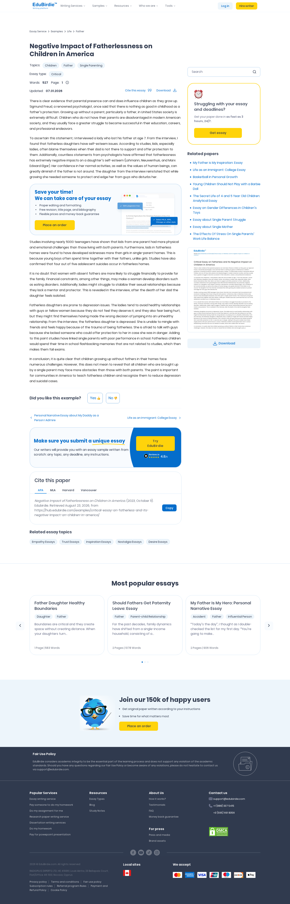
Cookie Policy (59, 890)
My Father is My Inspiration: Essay (218, 162)
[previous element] (20, 626)
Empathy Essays (43, 542)
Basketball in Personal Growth (215, 177)
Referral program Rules (71, 886)
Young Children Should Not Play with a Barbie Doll (226, 186)
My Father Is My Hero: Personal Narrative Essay (221, 605)
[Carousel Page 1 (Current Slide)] (142, 662)
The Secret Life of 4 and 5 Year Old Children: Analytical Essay (226, 198)
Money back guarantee (164, 816)
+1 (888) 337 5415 (223, 805)
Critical (56, 74)
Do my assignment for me (46, 810)
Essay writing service (43, 799)
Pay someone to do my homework (51, 804)
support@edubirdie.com (229, 799)
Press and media (159, 835)
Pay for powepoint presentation (50, 834)
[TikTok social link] (149, 853)
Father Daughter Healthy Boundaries (60, 605)
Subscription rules (41, 886)
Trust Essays (70, 542)
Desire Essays (158, 542)
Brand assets (157, 840)
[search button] (254, 72)
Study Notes (97, 810)
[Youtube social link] (141, 853)
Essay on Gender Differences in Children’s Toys (225, 210)
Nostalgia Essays (130, 542)
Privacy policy (38, 881)
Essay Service (38, 31)
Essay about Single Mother (213, 227)
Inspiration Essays (98, 542)
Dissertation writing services (48, 822)
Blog (92, 804)
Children (51, 65)
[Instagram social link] (157, 853)
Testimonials (157, 804)
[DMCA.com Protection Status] (218, 831)
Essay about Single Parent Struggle (219, 219)
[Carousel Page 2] (145, 662)
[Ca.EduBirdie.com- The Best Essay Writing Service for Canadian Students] (127, 873)
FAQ (151, 810)
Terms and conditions (65, 881)
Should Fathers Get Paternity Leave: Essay (141, 605)
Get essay (218, 133)
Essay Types (97, 799)
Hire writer (246, 6)
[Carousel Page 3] (148, 662)
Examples (57, 31)
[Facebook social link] (133, 853)
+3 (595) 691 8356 (224, 812)
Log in (225, 6)
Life (69, 31)
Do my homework (41, 828)
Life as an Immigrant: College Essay (152, 418)
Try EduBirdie (155, 443)
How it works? (157, 799)
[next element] (269, 626)
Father (80, 31)
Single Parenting (91, 65)
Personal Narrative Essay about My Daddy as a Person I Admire (66, 417)
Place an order (55, 225)
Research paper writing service (49, 816)
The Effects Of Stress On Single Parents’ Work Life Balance (223, 236)
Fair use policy (92, 881)
